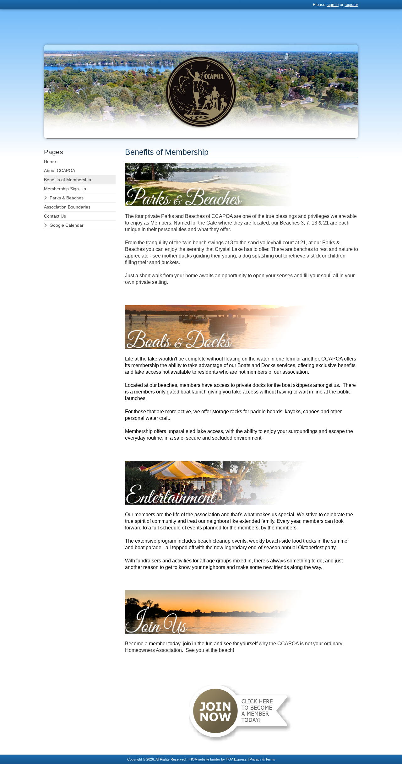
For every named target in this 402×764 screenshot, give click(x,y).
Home (50, 161)
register (351, 4)
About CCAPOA (59, 170)
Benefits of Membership (67, 179)
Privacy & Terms (262, 759)
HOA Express (236, 759)
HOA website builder (204, 759)
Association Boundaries (67, 206)
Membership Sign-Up (65, 188)
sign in (333, 4)
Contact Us (55, 216)
